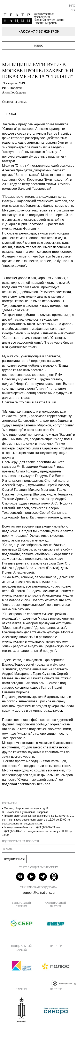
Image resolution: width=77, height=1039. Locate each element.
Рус (72, 5)
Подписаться (14, 859)
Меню (38, 45)
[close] (75, 983)
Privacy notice (65, 983)
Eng (72, 10)
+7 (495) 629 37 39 (45, 31)
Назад (11, 114)
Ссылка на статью (14, 101)
